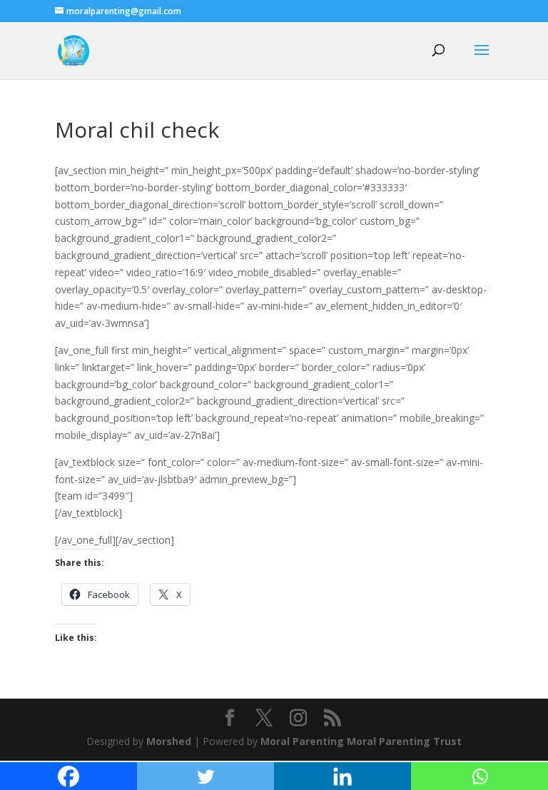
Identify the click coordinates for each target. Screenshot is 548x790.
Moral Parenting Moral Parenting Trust (361, 741)
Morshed (168, 741)
